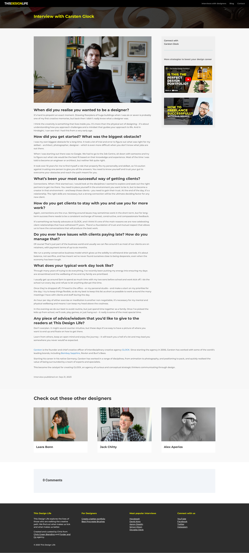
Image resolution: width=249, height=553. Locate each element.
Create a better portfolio (93, 519)
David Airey (135, 521)
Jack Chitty (108, 447)
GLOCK (126, 350)
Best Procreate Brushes (93, 521)
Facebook (182, 521)
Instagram (182, 527)
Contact (241, 4)
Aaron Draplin (136, 524)
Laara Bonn (44, 447)
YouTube (181, 519)
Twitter (180, 524)
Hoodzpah (135, 519)
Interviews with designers (214, 4)
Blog (232, 4)
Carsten (38, 350)
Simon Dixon (136, 527)
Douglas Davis (137, 529)
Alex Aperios (173, 447)
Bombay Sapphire (70, 353)
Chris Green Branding (44, 534)
